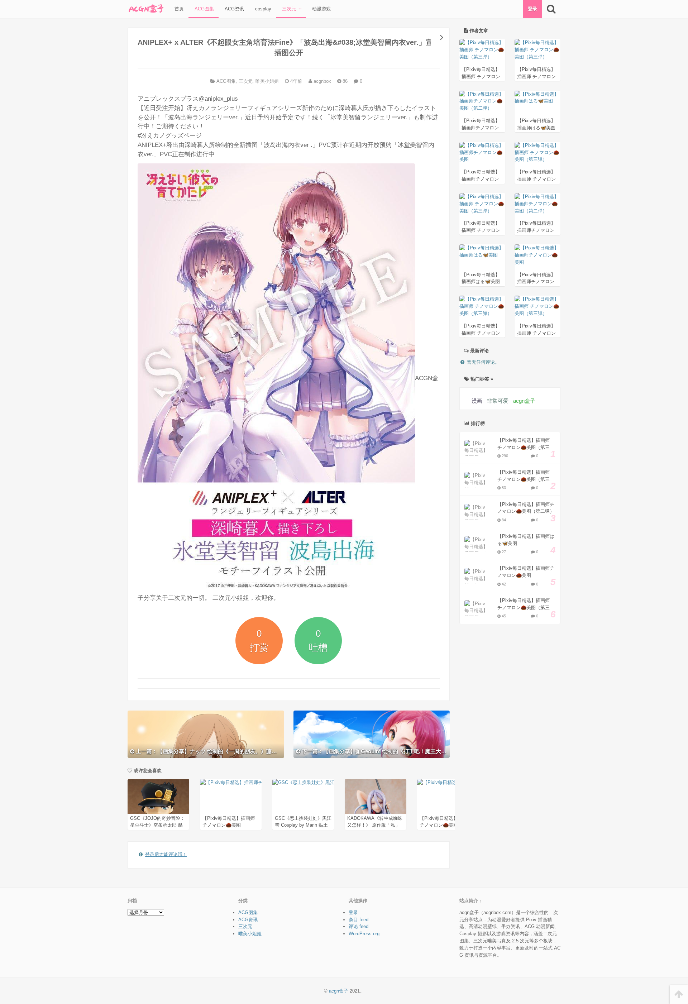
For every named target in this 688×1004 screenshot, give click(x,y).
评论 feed (358, 926)
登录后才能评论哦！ (166, 854)
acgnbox (321, 81)
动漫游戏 (321, 8)
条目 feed (358, 919)
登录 (532, 8)
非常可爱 (497, 401)
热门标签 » (481, 379)
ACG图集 (203, 8)
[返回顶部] (679, 994)
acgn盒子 (524, 401)
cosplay (262, 8)
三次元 (288, 8)
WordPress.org (364, 933)
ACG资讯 (233, 8)
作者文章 (478, 30)
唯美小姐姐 (267, 81)
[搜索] (551, 9)
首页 (178, 8)
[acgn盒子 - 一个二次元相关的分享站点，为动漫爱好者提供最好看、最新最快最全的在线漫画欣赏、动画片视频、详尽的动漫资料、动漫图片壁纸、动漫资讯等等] (145, 9)
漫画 (477, 401)
